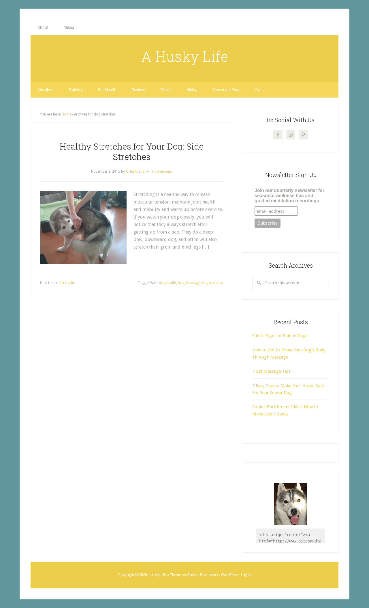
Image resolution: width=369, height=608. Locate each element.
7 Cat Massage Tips (271, 371)
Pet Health (67, 283)
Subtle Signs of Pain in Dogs (280, 335)
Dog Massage (188, 283)
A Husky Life (184, 56)
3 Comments (161, 171)
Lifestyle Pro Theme (165, 575)
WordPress (229, 575)
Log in (246, 575)
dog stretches (212, 283)
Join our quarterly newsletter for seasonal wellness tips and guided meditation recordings (289, 195)
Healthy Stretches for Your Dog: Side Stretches (132, 151)
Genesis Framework (202, 575)
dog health (167, 283)
